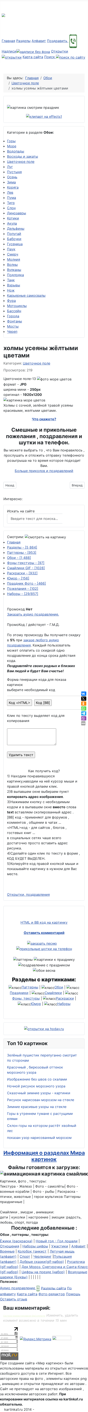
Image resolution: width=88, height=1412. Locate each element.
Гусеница (15, 244)
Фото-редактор (51, 1294)
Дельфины (15, 228)
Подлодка (15, 275)
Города (13, 316)
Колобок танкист (32, 1251)
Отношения (9, 1246)
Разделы (23, 41)
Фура (11, 300)
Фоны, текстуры (26, 998)
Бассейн (14, 311)
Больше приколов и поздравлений (44, 471)
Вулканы (14, 270)
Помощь (73, 1294)
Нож (11, 290)
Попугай (14, 234)
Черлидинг (42, 1256)
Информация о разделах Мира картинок (44, 1156)
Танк (11, 280)
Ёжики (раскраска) (16, 1241)
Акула (12, 223)
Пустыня (14, 172)
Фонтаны (14, 321)
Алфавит (39, 41)
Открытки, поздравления (28, 894)
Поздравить (57, 41)
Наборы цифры (35, 1246)
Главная (8, 41)
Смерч (12, 254)
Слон (11, 208)
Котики (13, 218)
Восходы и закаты (22, 156)
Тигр (11, 203)
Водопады (15, 151)
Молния (13, 259)
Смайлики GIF (26, 568)
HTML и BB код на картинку (44, 922)
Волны (12, 264)
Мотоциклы (17, 306)
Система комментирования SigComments (24, 1316)
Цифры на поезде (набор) (43, 1272)
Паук (11, 249)
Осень (12, 177)
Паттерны (21, 552)
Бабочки (14, 239)
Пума (11, 197)
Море (11, 146)
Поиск (50, 57)
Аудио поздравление (18, 1288)
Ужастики (59, 1246)
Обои (19, 557)
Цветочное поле (20, 161)
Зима (11, 182)
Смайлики (53, 993)
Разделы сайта (53, 1288)
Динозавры (16, 213)
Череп (12, 331)
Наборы (22, 594)
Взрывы (13, 285)
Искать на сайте (21, 511)
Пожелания (22, 588)
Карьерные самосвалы (26, 295)
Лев (10, 192)
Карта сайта (33, 57)
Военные (7, 1251)
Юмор (18, 578)
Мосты (13, 326)
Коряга (13, 187)
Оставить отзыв (13, 1299)
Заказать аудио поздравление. (33, 614)
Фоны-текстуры (25, 563)
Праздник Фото (26, 583)
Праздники (19, 993)
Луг (10, 167)
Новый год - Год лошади (57, 1241)
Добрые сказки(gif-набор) (42, 1261)
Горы (11, 141)
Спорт (25, 1256)
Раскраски (22, 573)
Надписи (9, 51)
